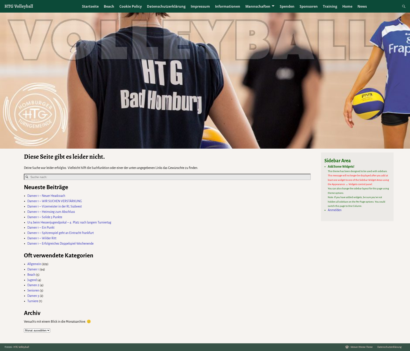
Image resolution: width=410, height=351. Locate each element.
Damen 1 (33, 269)
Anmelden (334, 210)
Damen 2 (33, 285)
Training (330, 6)
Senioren (33, 290)
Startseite (90, 6)
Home (347, 6)
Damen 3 (33, 295)
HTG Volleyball (18, 6)
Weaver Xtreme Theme (361, 347)
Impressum (200, 6)
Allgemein (34, 264)
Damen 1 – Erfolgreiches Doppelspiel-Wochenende (60, 243)
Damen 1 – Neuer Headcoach (46, 195)
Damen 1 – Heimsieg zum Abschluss (51, 211)
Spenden (287, 6)
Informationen (227, 6)
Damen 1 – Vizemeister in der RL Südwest (54, 206)
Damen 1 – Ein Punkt (40, 227)
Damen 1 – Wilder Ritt (41, 238)
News (362, 6)
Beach (109, 6)
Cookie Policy (130, 6)
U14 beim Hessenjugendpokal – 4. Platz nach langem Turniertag (69, 222)
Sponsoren (309, 6)
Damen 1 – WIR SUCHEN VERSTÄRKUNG (54, 201)
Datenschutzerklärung (166, 6)
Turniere (32, 301)
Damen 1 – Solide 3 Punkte (44, 217)
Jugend (32, 280)
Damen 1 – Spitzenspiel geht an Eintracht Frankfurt (60, 233)
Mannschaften (257, 6)
